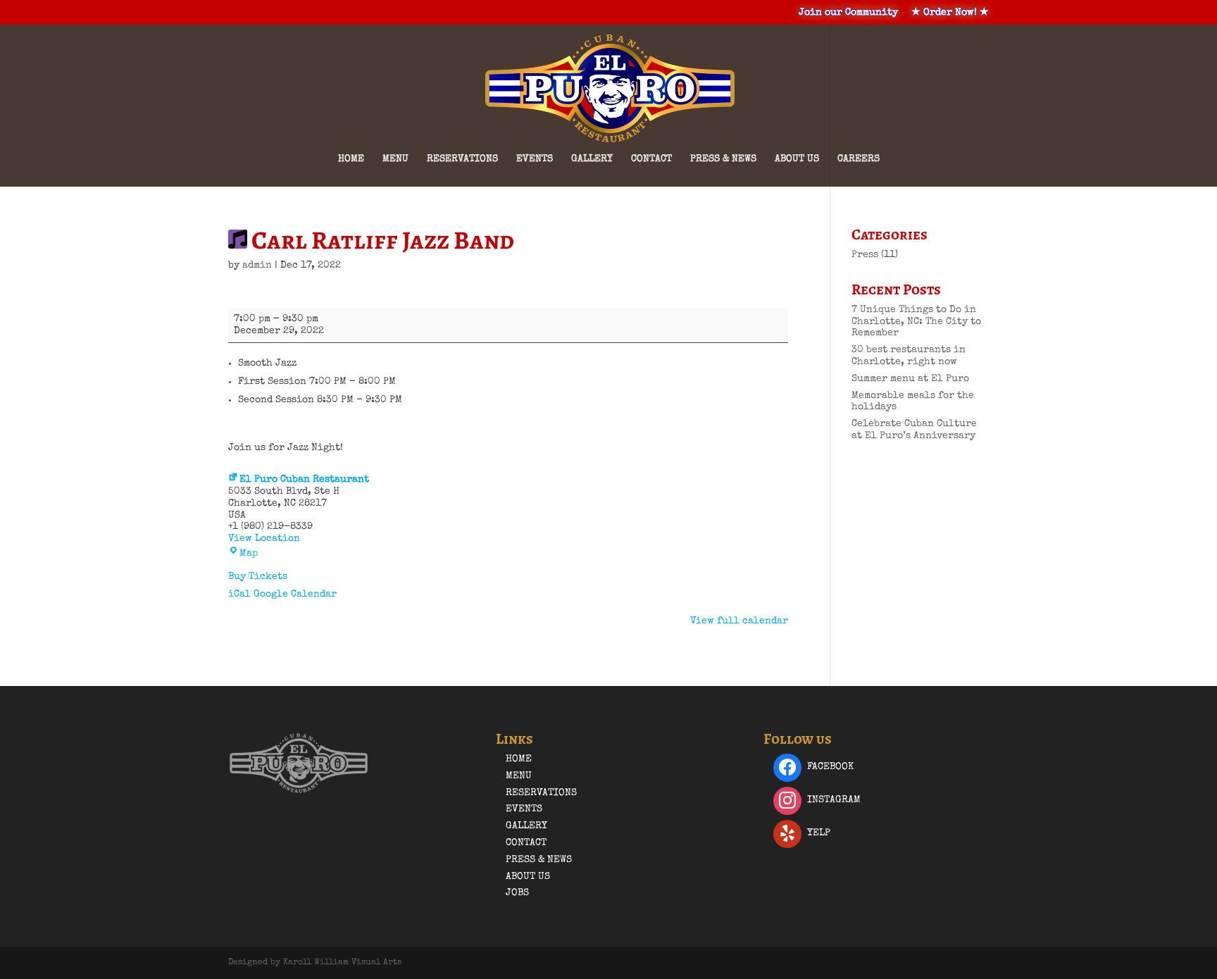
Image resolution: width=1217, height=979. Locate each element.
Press (864, 255)
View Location (264, 539)
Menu (395, 159)
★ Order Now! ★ (950, 13)
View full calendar (739, 621)
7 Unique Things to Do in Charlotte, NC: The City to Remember (916, 322)
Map (248, 554)
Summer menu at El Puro (910, 379)
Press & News (723, 159)
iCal (239, 594)
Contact (651, 159)
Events (534, 159)
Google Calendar (295, 594)
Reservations (462, 159)
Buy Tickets (257, 577)
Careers (858, 159)
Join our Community (848, 13)
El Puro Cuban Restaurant (304, 480)
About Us (797, 159)
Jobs (517, 893)
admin (257, 265)
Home (351, 159)
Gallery (592, 159)
